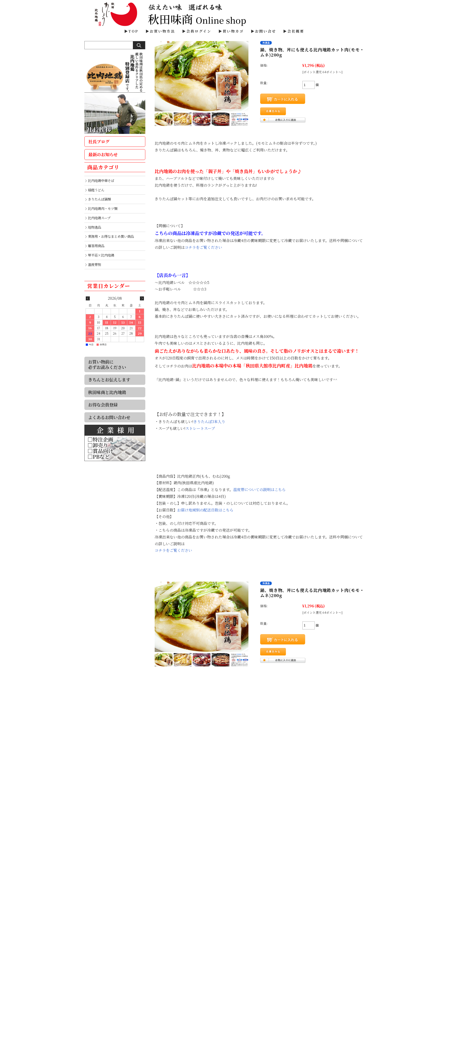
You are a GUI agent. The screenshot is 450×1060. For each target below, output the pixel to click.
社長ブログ (98, 141)
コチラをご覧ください (203, 247)
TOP (133, 31)
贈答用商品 (96, 245)
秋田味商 (225, 14)
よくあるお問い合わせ (109, 417)
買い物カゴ (233, 31)
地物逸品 (94, 227)
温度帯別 (94, 264)
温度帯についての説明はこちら (259, 489)
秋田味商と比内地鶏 (107, 392)
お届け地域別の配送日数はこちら (205, 510)
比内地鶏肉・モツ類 (102, 208)
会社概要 (295, 31)
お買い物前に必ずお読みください (107, 364)
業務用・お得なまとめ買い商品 (111, 236)
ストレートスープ (200, 428)
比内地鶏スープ (99, 217)
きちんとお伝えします (109, 379)
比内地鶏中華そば (101, 180)
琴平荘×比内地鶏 (101, 255)
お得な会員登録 (103, 404)
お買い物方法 (162, 31)
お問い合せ (265, 31)
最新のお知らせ (103, 154)
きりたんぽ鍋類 (99, 199)
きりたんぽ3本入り (209, 421)
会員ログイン (198, 31)
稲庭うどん (96, 189)
